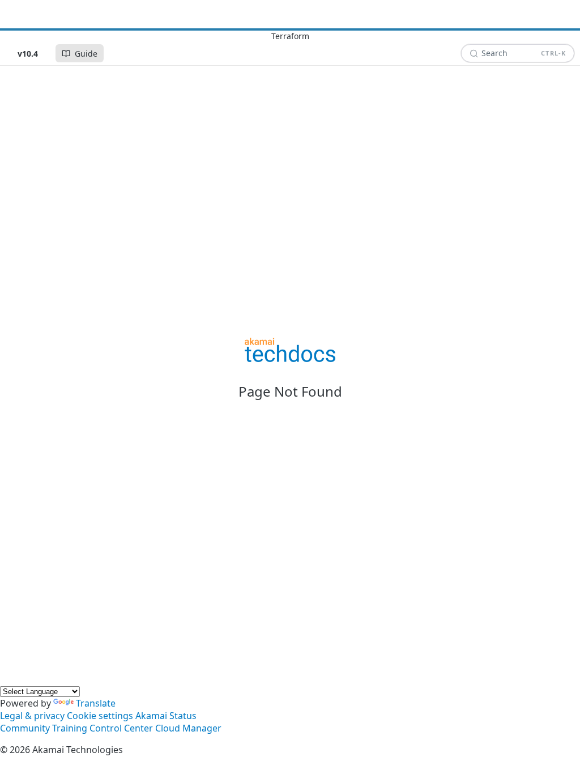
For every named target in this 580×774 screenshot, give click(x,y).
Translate (96, 703)
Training (69, 728)
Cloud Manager (188, 728)
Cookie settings (100, 715)
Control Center (121, 728)
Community (25, 728)
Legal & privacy (32, 715)
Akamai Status (166, 715)
